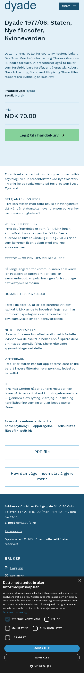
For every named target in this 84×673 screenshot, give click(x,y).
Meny (66, 6)
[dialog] (42, 624)
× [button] (79, 580)
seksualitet (66, 426)
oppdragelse (43, 426)
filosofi (10, 430)
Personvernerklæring (15, 612)
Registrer (17, 576)
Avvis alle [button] (42, 657)
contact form (26, 522)
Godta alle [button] (42, 648)
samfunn (26, 421)
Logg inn (16, 568)
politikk (26, 430)
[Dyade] (20, 6)
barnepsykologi (17, 426)
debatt (43, 421)
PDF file (42, 451)
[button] (42, 666)
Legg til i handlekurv (39, 135)
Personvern (13, 531)
